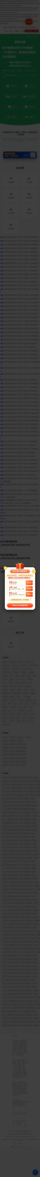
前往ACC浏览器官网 (20, 605)
